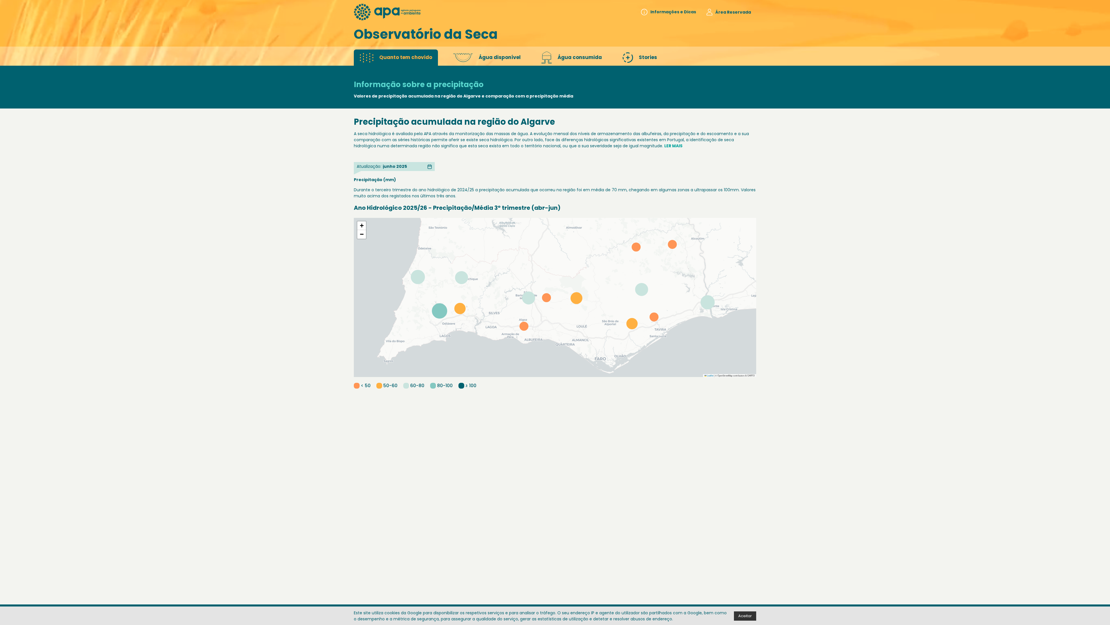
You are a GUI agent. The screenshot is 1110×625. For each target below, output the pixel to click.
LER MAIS (673, 146)
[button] (361, 225)
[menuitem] (668, 12)
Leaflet (709, 375)
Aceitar (745, 616)
